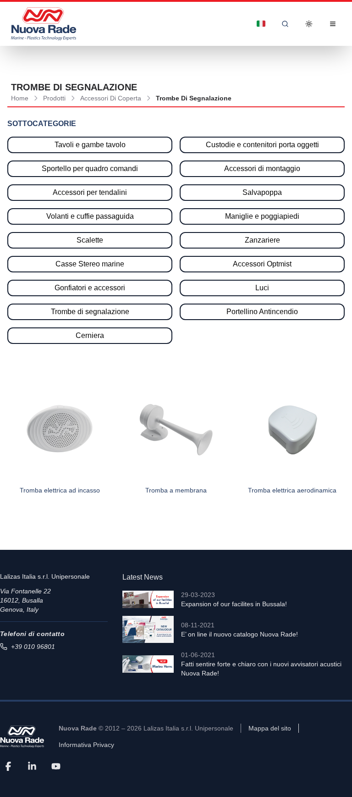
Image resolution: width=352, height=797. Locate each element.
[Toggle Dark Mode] (309, 24)
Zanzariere (262, 240)
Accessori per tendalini (90, 192)
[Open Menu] (332, 24)
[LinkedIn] (32, 766)
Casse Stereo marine (89, 264)
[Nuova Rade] (22, 736)
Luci (262, 288)
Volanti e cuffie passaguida (90, 216)
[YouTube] (56, 766)
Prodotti (54, 98)
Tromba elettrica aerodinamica (292, 490)
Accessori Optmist (262, 264)
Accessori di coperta (110, 98)
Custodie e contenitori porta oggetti (262, 145)
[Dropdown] (261, 24)
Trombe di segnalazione (90, 311)
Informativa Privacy (86, 744)
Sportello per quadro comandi (90, 168)
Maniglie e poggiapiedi (262, 216)
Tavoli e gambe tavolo (90, 145)
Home (19, 98)
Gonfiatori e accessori (90, 288)
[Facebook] (8, 766)
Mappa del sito (269, 728)
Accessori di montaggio (262, 168)
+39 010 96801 (33, 646)
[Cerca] (285, 24)
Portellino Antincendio (262, 311)
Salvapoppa (262, 192)
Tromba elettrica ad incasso (60, 490)
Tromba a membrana (176, 490)
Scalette (90, 240)
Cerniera (90, 335)
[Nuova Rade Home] (43, 24)
